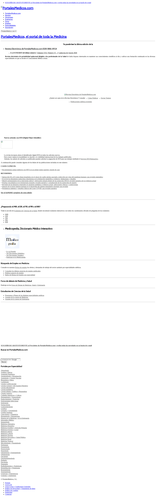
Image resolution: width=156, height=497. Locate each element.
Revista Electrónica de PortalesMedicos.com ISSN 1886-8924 (31, 48)
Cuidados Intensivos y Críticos (11, 395)
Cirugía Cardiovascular (8, 384)
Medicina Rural (6, 439)
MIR (6, 214)
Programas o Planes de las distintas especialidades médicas (24, 295)
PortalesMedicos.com (13, 13)
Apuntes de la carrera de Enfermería (17, 299)
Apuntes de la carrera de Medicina (16, 297)
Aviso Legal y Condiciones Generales (17, 487)
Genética (4, 409)
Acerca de (8, 485)
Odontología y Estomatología (10, 453)
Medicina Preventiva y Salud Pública (13, 437)
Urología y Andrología (8, 476)
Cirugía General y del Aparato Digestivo (14, 386)
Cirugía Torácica (6, 393)
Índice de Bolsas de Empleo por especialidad (20, 275)
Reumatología (5, 470)
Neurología (4, 451)
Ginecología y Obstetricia (9, 414)
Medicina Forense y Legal (9, 430)
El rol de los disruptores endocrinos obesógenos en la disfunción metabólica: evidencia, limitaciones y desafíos (39, 179)
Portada (7, 483)
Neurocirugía (5, 449)
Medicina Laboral (7, 433)
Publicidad (8, 492)
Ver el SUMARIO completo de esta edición (16, 193)
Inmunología (5, 422)
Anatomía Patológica (8, 374)
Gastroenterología (7, 407)
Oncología (4, 456)
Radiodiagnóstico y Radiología (11, 466)
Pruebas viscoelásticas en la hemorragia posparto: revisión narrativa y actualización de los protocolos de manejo (39, 183)
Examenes (9, 19)
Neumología (5, 447)
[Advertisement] (80, 78)
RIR (6, 222)
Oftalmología (5, 454)
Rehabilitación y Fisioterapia (10, 468)
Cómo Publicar (93, 98)
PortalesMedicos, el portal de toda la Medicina (34, 36)
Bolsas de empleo (21, 267)
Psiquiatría (4, 464)
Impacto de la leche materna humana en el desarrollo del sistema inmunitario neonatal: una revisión (35, 186)
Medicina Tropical (7, 441)
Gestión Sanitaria (6, 412)
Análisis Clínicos (6, 372)
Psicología (4, 462)
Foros (7, 21)
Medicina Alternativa (8, 424)
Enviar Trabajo (106, 98)
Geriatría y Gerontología (9, 411)
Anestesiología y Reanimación (11, 376)
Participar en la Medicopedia (15, 257)
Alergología (5, 370)
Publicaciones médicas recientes (81, 102)
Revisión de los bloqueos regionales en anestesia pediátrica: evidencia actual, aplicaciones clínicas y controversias (40, 185)
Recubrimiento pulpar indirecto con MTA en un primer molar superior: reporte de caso (31, 170)
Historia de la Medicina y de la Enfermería (15, 418)
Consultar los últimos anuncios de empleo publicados (23, 271)
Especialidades (10, 25)
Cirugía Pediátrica (7, 389)
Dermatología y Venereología (10, 397)
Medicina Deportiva (7, 426)
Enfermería (4, 403)
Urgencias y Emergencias (9, 474)
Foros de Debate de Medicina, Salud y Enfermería (28, 285)
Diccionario (9, 17)
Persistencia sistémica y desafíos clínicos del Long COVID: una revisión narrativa (29, 188)
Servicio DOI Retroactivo (89, 159)
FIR (6, 218)
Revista (8, 15)
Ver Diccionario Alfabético (15, 253)
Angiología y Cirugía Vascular (11, 378)
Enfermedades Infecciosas (9, 401)
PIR (6, 220)
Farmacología (5, 405)
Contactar (8, 494)
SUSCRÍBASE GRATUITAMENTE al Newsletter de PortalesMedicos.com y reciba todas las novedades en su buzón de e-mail (48, 3)
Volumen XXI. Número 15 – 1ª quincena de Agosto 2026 (57, 53)
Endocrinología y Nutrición (10, 399)
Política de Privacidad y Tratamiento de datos (20, 488)
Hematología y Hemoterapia (10, 416)
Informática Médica (7, 420)
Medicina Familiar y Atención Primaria (14, 428)
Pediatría (4, 460)
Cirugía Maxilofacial (8, 388)
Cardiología (5, 382)
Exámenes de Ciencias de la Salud (25, 211)
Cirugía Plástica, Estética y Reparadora (14, 391)
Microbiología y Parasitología (11, 443)
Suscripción (9, 27)
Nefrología (4, 445)
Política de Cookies (11, 490)
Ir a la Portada (11, 251)
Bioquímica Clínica (7, 380)
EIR (6, 216)
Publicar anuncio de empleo (14, 273)
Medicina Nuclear (7, 435)
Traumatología (6, 472)
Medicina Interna (6, 432)
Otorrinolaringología (8, 458)
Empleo (8, 23)
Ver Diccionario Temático (15, 255)
